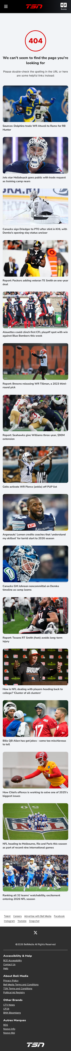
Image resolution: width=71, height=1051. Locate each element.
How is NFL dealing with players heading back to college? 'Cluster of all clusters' (33, 691)
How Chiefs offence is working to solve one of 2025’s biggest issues (35, 794)
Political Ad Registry (14, 992)
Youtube (22, 920)
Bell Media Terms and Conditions (20, 984)
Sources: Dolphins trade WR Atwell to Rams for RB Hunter (34, 127)
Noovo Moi (9, 1032)
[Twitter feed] (35, 932)
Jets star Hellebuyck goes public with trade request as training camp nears (34, 179)
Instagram (9, 920)
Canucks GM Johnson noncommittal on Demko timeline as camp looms (31, 588)
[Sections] (6, 6)
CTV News (9, 1004)
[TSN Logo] (34, 6)
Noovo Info (9, 1028)
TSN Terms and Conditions (17, 988)
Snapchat (34, 920)
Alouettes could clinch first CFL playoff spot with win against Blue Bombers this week (35, 334)
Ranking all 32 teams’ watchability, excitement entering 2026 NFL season (31, 897)
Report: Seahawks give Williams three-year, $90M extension (34, 437)
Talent (7, 916)
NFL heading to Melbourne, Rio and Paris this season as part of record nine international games (35, 845)
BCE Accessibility (12, 960)
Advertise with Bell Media (37, 916)
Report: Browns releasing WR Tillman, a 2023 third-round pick (35, 385)
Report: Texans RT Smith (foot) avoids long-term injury (32, 639)
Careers (17, 916)
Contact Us (9, 964)
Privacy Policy (10, 980)
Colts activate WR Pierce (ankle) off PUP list (30, 487)
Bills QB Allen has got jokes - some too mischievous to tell (34, 742)
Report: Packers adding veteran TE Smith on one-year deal (35, 282)
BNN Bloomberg (12, 1012)
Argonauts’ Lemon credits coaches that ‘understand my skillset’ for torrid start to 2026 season (34, 536)
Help (5, 968)
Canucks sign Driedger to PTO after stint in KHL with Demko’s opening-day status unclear (35, 231)
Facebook (59, 916)
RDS (5, 1024)
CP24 (6, 1008)
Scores (64, 9)
